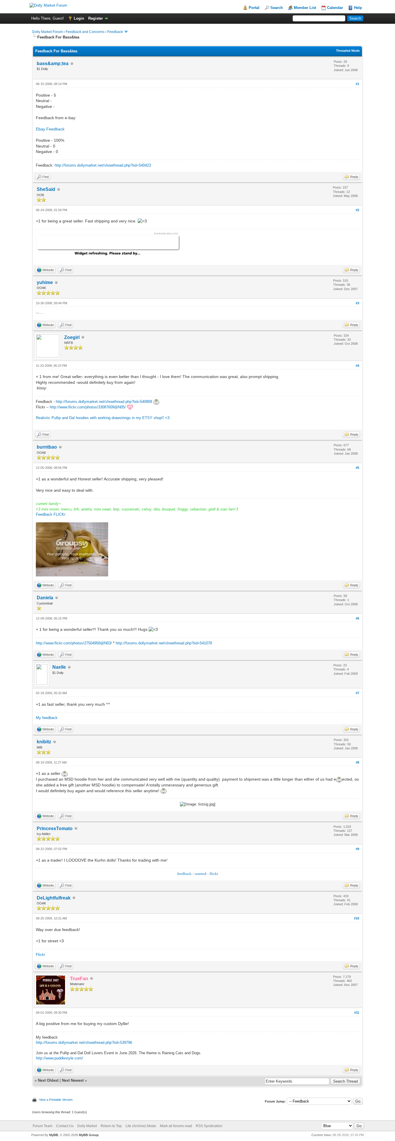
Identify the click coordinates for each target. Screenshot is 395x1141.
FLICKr (59, 514)
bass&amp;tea (53, 63)
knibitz (44, 741)
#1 (357, 84)
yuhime (45, 282)
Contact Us (64, 1126)
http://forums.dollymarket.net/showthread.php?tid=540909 (104, 401)
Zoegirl (72, 337)
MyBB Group (89, 1135)
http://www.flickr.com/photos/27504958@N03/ (74, 643)
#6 (357, 618)
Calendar (335, 7)
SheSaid (46, 189)
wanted (200, 873)
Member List (305, 7)
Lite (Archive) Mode (140, 1126)
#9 (357, 849)
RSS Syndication (209, 1126)
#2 (357, 210)
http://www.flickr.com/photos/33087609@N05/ (88, 407)
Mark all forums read (176, 1126)
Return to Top (111, 1126)
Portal (254, 7)
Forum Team (42, 1126)
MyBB (53, 1135)
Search (276, 7)
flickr (214, 873)
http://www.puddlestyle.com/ (59, 1058)
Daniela (45, 597)
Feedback (115, 32)
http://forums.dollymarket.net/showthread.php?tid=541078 (164, 643)
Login (79, 18)
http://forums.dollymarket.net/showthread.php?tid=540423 (103, 165)
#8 (357, 762)
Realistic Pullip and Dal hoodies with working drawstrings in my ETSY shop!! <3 (102, 418)
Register (95, 18)
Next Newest (73, 1080)
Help (358, 7)
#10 (356, 918)
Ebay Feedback (50, 129)
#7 (357, 693)
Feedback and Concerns (85, 32)
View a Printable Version (56, 1099)
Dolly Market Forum (47, 32)
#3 (357, 303)
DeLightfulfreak (54, 897)
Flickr (40, 954)
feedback (184, 873)
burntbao (47, 447)
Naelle (59, 667)
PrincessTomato (55, 828)
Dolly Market (87, 1126)
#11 (356, 1012)
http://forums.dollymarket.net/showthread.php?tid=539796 (84, 1042)
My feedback (47, 718)
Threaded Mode (348, 50)
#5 (357, 467)
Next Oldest (48, 1080)
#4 (357, 365)
